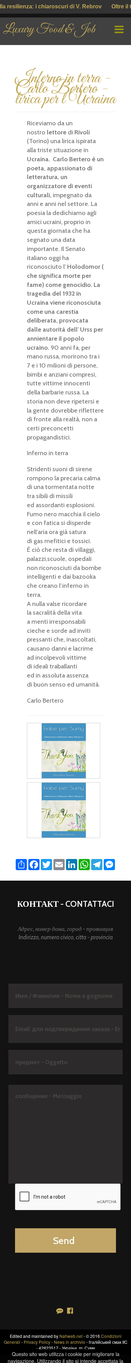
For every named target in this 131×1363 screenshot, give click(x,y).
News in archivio (69, 1342)
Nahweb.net (70, 1336)
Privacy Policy (37, 1342)
